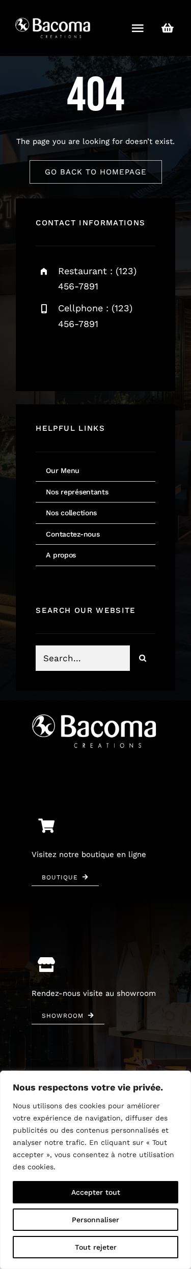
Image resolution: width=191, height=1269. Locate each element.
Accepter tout (95, 1192)
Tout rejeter (96, 1247)
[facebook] (47, 356)
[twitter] (75, 356)
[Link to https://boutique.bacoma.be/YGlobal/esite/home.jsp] (167, 28)
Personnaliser (95, 1220)
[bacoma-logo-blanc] (53, 18)
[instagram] (103, 356)
